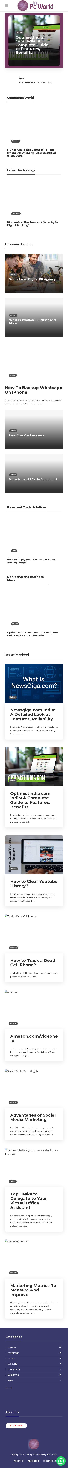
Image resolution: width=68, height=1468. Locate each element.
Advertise (34, 1461)
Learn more (16, 1426)
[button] (61, 1461)
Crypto (21, 78)
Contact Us (49, 1461)
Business (19, 32)
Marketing (13, 1023)
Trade (14, 550)
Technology (15, 213)
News (34, 1380)
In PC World (34, 1369)
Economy (13, 274)
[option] (34, 40)
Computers (15, 141)
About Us (19, 1461)
